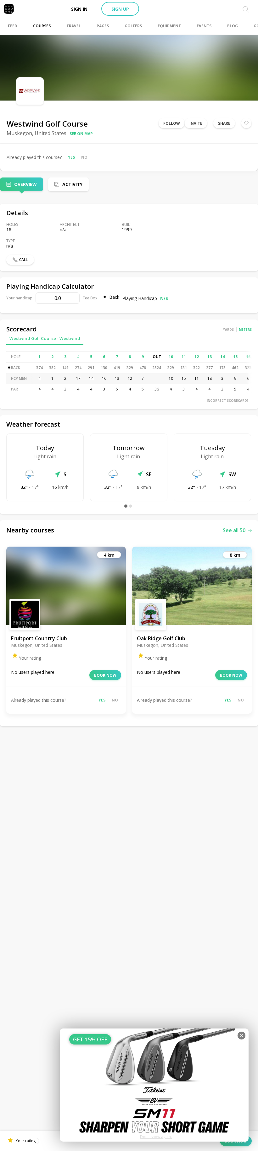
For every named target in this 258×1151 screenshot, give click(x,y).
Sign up (120, 9)
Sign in (79, 9)
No (84, 157)
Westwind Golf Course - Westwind (44, 338)
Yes (71, 157)
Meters (245, 329)
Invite (195, 123)
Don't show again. (156, 1136)
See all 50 (234, 530)
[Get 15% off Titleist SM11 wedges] (154, 1085)
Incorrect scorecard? (228, 400)
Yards (228, 329)
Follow (171, 123)
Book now (105, 675)
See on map (81, 133)
